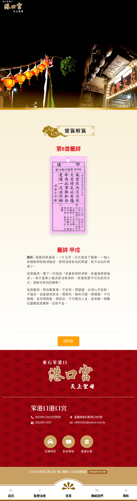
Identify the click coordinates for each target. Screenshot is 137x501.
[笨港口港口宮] (13, 6)
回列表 (68, 341)
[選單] (131, 7)
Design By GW (98, 472)
